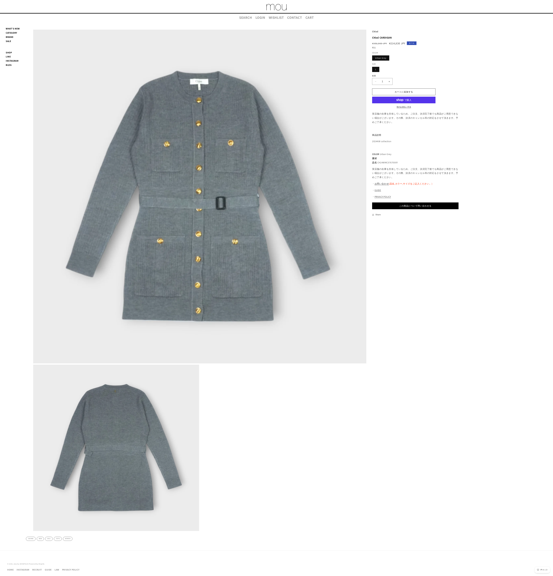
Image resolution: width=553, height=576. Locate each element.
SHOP (9, 52)
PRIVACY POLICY (383, 196)
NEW (40, 538)
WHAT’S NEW (13, 28)
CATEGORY (11, 32)
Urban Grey (380, 58)
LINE (8, 56)
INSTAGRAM (12, 60)
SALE (8, 41)
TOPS (58, 538)
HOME (10, 569)
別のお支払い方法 (404, 107)
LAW (57, 569)
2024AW (30, 538)
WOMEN (67, 538)
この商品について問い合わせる (415, 205)
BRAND (9, 37)
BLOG (9, 65)
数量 (374, 76)
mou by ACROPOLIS (21, 564)
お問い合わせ (382, 183)
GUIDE (378, 190)
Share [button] (378, 214)
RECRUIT (37, 569)
